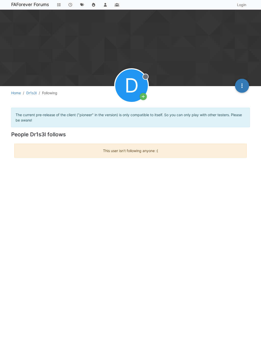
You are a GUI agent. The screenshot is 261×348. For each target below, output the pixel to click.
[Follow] (143, 96)
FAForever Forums (30, 4)
